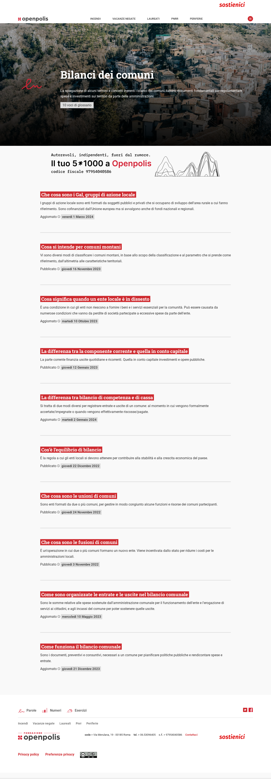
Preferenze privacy (59, 754)
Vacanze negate (124, 18)
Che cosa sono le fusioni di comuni (79, 542)
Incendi (95, 18)
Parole (31, 710)
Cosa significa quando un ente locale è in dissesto (95, 299)
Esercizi (81, 710)
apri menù (250, 18)
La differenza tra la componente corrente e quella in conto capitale (114, 351)
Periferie (196, 18)
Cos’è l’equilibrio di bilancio (71, 450)
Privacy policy (28, 754)
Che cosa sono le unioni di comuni (78, 496)
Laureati (153, 18)
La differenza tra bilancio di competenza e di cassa (97, 397)
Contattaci (191, 734)
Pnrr (174, 18)
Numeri (55, 710)
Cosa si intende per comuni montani (81, 247)
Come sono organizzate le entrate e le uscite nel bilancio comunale (114, 594)
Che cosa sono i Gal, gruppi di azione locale (88, 194)
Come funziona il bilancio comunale (81, 647)
